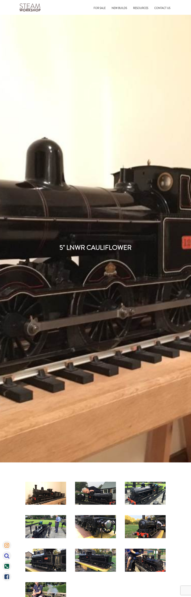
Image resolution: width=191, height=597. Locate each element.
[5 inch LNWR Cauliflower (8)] (95, 561)
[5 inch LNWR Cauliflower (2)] (95, 494)
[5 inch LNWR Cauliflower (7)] (45, 561)
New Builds (119, 8)
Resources (140, 8)
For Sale (100, 8)
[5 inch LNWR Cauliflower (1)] (45, 494)
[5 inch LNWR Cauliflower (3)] (145, 494)
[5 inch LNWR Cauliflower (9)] (145, 561)
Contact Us (162, 8)
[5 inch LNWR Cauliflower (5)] (95, 527)
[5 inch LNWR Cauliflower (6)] (145, 527)
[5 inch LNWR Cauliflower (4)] (45, 527)
